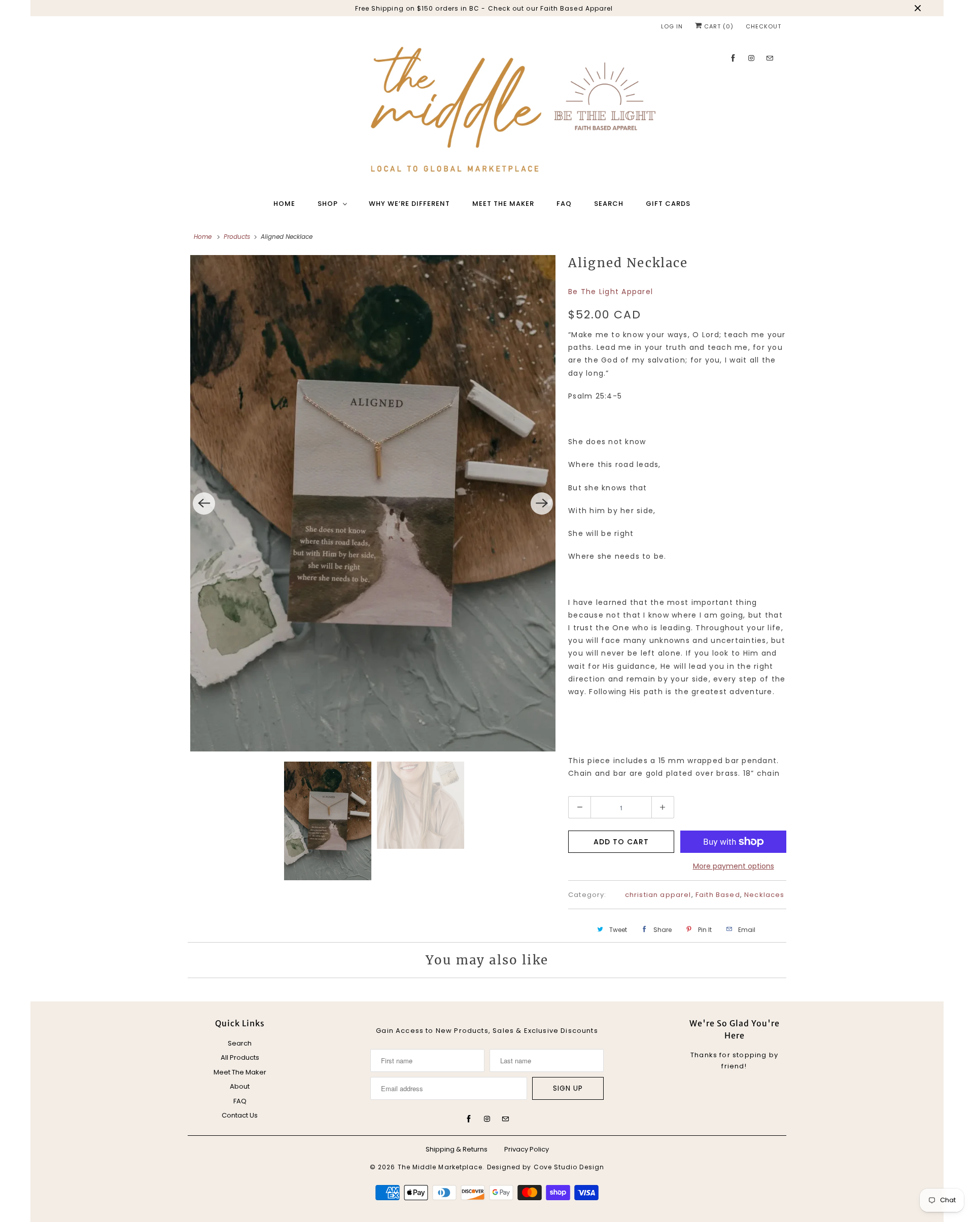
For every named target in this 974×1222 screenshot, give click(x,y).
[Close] (630, 489)
